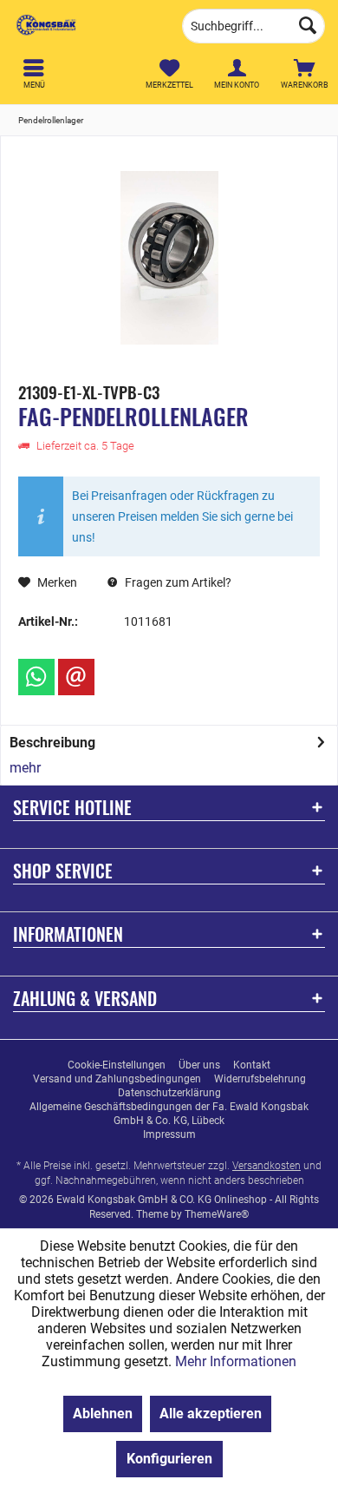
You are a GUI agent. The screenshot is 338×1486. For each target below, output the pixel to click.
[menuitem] (304, 73)
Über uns (199, 1065)
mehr (25, 767)
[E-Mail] (76, 677)
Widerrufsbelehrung (260, 1079)
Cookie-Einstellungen (117, 1065)
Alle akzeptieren (210, 1413)
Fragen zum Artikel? (176, 582)
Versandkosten (266, 1166)
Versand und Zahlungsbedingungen (117, 1079)
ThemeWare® (217, 1214)
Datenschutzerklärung (169, 1093)
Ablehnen (103, 1413)
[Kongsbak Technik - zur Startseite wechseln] (84, 26)
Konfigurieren (169, 1458)
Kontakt (251, 1065)
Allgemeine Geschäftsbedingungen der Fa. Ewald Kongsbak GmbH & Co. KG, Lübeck (169, 1114)
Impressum (169, 1134)
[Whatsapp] (36, 677)
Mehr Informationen (235, 1361)
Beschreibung (52, 742)
